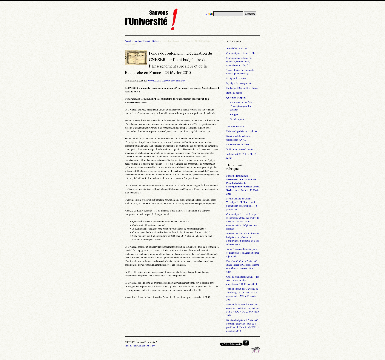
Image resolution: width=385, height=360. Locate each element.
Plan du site (130, 345)
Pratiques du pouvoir (236, 78)
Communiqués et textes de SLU (241, 53)
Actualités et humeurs (236, 48)
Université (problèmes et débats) (241, 131)
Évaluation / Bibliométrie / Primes (242, 87)
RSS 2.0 (150, 345)
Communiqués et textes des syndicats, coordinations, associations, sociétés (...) (239, 61)
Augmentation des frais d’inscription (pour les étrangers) (241, 106)
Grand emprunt (237, 119)
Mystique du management (238, 83)
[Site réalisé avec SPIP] (255, 351)
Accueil (128, 41)
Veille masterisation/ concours (240, 149)
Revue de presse (234, 92)
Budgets (155, 41)
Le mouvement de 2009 (237, 144)
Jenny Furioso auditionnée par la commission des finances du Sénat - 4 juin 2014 (243, 252)
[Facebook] (246, 344)
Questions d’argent (142, 41)
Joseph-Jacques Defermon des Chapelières (166, 80)
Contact (141, 345)
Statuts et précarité (235, 126)
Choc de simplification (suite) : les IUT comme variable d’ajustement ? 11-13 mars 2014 (242, 280)
